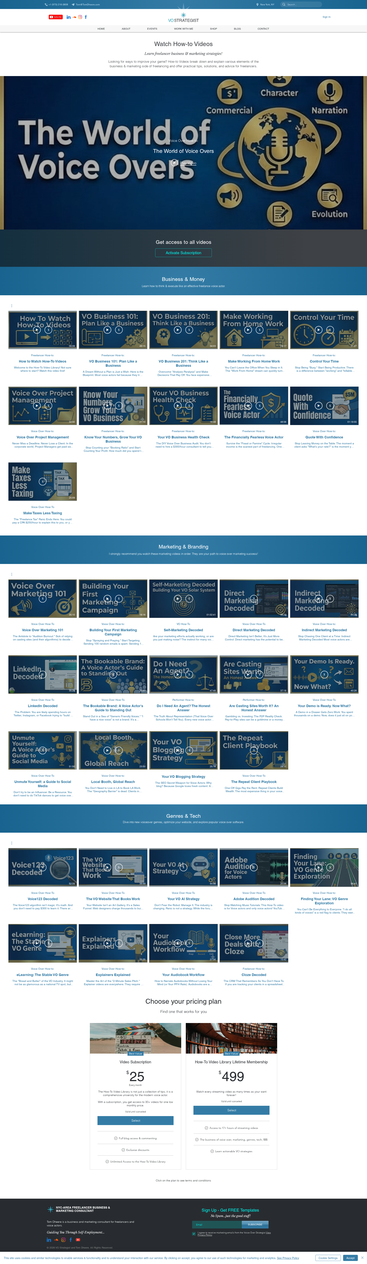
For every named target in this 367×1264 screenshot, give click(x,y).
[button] (213, 28)
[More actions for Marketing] (13, 574)
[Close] (362, 1258)
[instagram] (80, 17)
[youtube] (78, 1240)
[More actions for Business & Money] (13, 305)
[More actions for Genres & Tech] (13, 843)
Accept (350, 1258)
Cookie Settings (328, 1258)
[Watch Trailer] (107, 330)
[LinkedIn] (69, 17)
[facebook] (86, 17)
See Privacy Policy (288, 1258)
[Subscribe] (55, 17)
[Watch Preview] (37, 330)
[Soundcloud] (74, 17)
